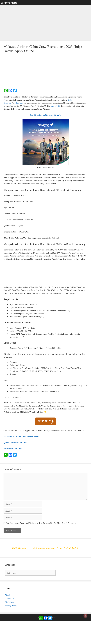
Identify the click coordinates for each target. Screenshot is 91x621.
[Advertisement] (45, 23)
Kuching (19, 102)
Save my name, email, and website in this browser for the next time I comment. (41, 523)
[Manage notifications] (85, 616)
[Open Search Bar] (78, 2)
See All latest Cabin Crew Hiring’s (45, 114)
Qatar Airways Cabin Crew (15, 442)
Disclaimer (9, 602)
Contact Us (9, 598)
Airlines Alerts (9, 2)
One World (56, 105)
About (7, 594)
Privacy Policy (11, 605)
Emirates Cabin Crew (13, 448)
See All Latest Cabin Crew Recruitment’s (21, 436)
